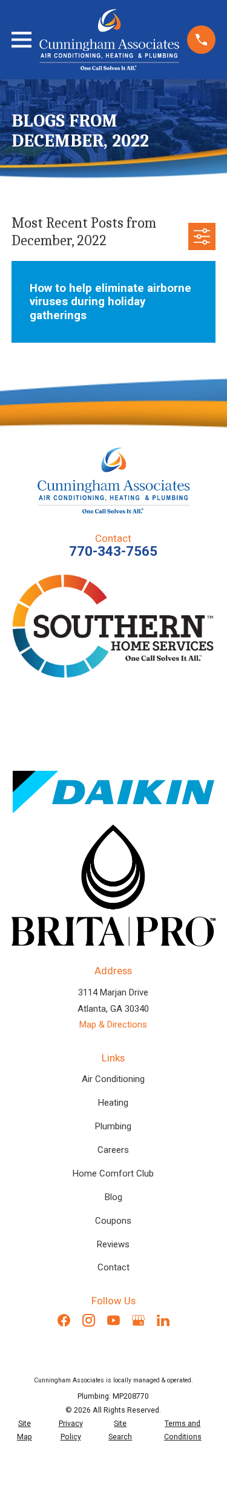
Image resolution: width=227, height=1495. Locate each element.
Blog (113, 1197)
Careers (113, 1149)
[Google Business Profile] (138, 1320)
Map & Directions (113, 1024)
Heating (113, 1102)
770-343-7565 (113, 551)
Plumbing (113, 1126)
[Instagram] (88, 1320)
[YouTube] (113, 1320)
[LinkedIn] (163, 1320)
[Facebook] (64, 1320)
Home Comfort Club (113, 1173)
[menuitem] (25, 1430)
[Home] (109, 39)
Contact (113, 1267)
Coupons (113, 1220)
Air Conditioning (113, 1079)
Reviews (113, 1244)
